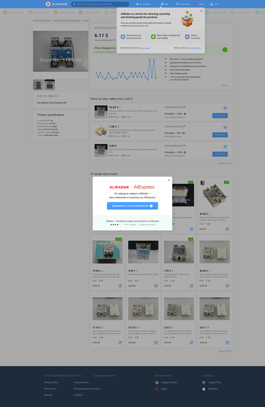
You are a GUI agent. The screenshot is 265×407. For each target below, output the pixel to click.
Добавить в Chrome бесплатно (130, 205)
